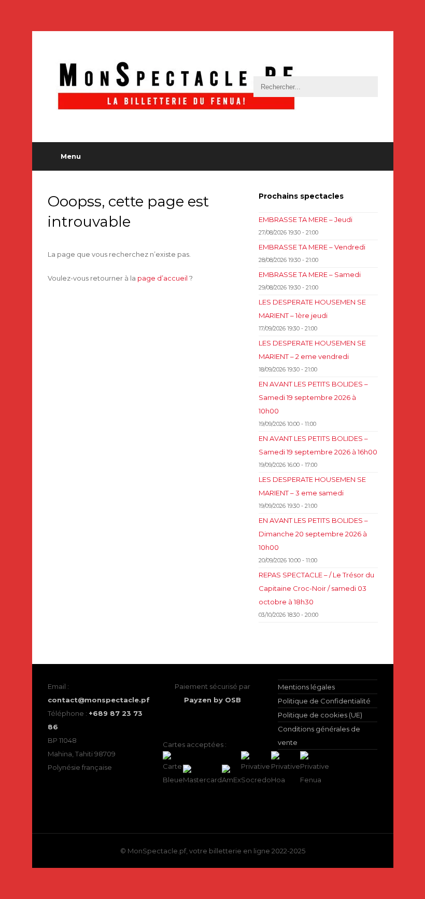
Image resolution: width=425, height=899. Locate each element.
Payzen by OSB (212, 700)
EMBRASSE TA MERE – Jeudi (305, 219)
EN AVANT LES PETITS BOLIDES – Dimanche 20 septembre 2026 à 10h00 (313, 533)
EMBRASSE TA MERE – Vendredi (312, 247)
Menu (71, 156)
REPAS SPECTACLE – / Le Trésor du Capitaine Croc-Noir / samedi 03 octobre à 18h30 (316, 588)
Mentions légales (306, 687)
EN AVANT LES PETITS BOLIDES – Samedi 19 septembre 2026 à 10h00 (313, 397)
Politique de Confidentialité (324, 701)
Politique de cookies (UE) (320, 715)
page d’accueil (162, 278)
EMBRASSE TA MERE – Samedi (310, 274)
